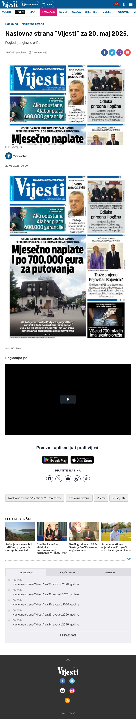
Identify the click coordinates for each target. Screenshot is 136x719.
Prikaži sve (68, 635)
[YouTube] (68, 478)
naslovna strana (79, 498)
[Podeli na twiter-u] (112, 52)
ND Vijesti (118, 498)
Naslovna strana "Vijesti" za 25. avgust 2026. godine (46, 614)
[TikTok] (86, 478)
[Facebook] (49, 478)
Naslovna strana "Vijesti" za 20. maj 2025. (34, 498)
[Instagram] (77, 478)
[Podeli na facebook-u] (104, 52)
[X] (58, 478)
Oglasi (49, 4)
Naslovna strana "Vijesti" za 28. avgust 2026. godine (46, 584)
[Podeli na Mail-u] (127, 52)
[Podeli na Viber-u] (119, 52)
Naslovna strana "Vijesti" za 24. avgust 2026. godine (46, 624)
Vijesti (101, 498)
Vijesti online (20, 156)
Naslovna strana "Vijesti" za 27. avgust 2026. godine (46, 594)
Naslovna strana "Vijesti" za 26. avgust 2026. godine (46, 604)
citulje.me (32, 4)
